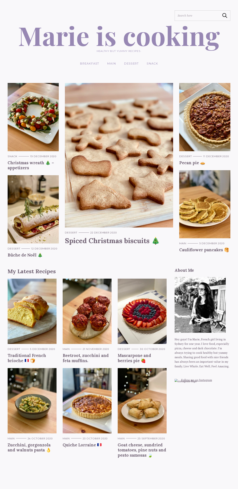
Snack (152, 63)
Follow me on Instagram (196, 380)
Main (111, 63)
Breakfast (89, 63)
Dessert (131, 63)
